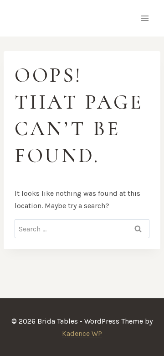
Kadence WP (82, 333)
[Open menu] (144, 18)
